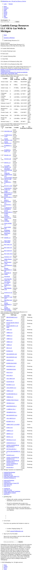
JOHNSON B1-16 (11, 443)
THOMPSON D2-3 (11, 412)
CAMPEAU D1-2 (10, 409)
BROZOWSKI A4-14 (11, 317)
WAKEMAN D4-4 (11, 369)
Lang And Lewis (8, 484)
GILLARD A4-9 (10, 378)
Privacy (5, 567)
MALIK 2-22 (7, 155)
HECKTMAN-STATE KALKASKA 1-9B (8, 196)
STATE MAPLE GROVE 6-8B (8, 178)
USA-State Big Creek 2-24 (8, 279)
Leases (5, 9)
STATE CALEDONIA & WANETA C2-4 (12, 458)
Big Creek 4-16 (8, 247)
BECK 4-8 (9, 348)
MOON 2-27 (7, 162)
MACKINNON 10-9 (11, 354)
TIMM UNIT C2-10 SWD (12, 424)
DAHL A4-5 (9, 427)
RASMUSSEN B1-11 (11, 394)
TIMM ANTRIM (6, 220)
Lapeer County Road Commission (12, 491)
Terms (5, 569)
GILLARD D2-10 (10, 418)
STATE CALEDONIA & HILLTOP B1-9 (12, 446)
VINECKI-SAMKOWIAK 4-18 (8, 175)
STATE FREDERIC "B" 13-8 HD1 (7, 309)
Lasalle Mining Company (10, 492)
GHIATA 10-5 (10, 360)
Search (5, 14)
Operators (6, 8)
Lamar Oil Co (7, 481)
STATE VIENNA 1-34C (8, 139)
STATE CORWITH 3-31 (7, 182)
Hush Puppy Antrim (7, 234)
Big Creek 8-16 (8, 250)
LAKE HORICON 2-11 (8, 192)
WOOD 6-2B (7, 159)
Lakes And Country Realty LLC (11, 476)
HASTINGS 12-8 (10, 366)
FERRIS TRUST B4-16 (12, 400)
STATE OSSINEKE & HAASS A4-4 (12, 464)
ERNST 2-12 (9, 436)
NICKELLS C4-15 (11, 439)
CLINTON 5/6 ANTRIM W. (8, 208)
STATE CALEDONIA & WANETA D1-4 (12, 461)
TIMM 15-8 (9, 341)
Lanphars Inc (7, 488)
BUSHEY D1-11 (10, 421)
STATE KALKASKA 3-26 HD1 (8, 212)
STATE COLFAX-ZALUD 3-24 (7, 217)
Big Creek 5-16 (8, 244)
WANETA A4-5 (10, 455)
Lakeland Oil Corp (8, 475)
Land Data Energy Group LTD (11, 483)
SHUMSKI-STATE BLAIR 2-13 (8, 170)
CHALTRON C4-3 (11, 387)
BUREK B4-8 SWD (11, 363)
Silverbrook (7, 276)
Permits (5, 12)
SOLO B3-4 (9, 375)
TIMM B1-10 (9, 397)
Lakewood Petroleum (9, 480)
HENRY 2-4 (7, 237)
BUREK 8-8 (9, 351)
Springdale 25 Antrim (7, 273)
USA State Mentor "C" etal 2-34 (8, 297)
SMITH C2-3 (9, 433)
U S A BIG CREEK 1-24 (7, 166)
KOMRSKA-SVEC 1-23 (7, 150)
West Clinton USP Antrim (7, 241)
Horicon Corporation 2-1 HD (8, 270)
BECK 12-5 (9, 320)
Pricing (5, 13)
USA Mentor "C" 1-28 (7, 282)
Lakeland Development (9, 472)
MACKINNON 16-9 (11, 357)
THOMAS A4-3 (10, 403)
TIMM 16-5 (9, 338)
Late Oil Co (6, 494)
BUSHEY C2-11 (10, 384)
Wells (5, 10)
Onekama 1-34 (7, 256)
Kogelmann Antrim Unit (7, 231)
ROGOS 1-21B (8, 186)
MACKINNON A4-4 (11, 415)
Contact (5, 17)
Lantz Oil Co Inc (8, 490)
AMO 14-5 (9, 329)
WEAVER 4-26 (8, 131)
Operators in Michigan (9, 37)
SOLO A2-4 (9, 372)
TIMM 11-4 (9, 335)
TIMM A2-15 (9, 430)
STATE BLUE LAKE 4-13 (8, 189)
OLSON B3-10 (10, 381)
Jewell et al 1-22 (8, 292)
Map (5, 16)
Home (5, 6)
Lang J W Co (7, 486)
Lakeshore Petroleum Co (10, 477)
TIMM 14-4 (9, 332)
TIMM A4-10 (9, 390)
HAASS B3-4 (9, 467)
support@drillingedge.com (16, 531)
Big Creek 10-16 (8, 253)
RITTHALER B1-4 (11, 449)
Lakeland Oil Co (8, 473)
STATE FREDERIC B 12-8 (7, 304)
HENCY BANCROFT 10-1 (7, 202)
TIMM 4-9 (9, 345)
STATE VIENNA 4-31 (8, 142)
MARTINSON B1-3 (11, 406)
